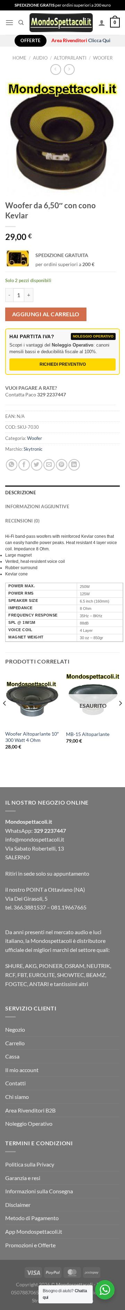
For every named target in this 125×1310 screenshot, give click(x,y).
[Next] (120, 717)
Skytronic (33, 449)
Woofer (102, 58)
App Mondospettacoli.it (33, 1231)
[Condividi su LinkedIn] (74, 465)
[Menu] (9, 22)
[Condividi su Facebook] (24, 465)
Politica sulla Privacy (29, 1164)
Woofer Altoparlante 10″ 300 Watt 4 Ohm (32, 737)
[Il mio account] (101, 22)
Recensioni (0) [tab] (22, 521)
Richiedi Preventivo (63, 364)
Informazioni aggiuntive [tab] (37, 506)
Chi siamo (17, 1096)
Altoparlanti (70, 58)
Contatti (15, 1083)
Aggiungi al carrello (46, 314)
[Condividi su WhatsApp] (11, 465)
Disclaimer (18, 1204)
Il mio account (22, 1070)
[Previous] (4, 717)
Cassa (12, 1056)
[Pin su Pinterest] (61, 465)
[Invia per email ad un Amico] (49, 465)
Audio (40, 58)
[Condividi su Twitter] (36, 465)
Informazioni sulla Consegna (39, 1191)
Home (19, 58)
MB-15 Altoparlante (87, 734)
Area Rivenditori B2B (30, 1110)
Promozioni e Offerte (30, 1245)
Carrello (15, 1043)
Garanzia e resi (22, 1178)
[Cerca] (21, 22)
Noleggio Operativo (28, 1123)
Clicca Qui (99, 40)
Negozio (15, 1029)
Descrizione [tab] (20, 492)
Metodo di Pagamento (32, 1218)
